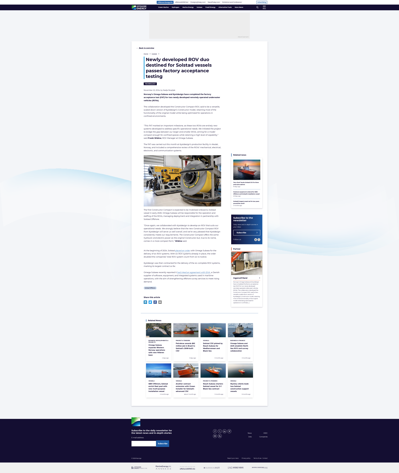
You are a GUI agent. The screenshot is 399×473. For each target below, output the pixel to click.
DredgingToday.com (198, 2)
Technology (150, 84)
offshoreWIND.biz (181, 2)
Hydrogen (175, 7)
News (250, 433)
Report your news (233, 458)
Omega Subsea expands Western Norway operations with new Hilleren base (156, 350)
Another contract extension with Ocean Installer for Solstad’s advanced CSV (185, 387)
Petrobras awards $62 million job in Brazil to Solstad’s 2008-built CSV (185, 347)
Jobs (250, 437)
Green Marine (163, 7)
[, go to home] (139, 7)
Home (146, 54)
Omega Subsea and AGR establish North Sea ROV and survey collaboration (239, 347)
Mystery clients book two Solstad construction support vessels (239, 387)
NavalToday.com (214, 2)
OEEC (265, 433)
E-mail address (137, 438)
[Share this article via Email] (160, 302)
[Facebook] (215, 431)
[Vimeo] (229, 431)
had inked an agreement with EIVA (193, 272)
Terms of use (257, 458)
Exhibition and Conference (231, 2)
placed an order (182, 250)
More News (239, 7)
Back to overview (146, 48)
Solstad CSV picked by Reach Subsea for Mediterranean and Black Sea (213, 347)
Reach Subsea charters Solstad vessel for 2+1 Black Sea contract (213, 386)
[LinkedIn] (255, 239)
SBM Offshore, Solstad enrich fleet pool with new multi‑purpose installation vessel (158, 387)
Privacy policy (246, 458)
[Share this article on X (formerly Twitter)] (150, 302)
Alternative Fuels (225, 7)
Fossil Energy (210, 7)
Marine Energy (188, 7)
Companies (263, 437)
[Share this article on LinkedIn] (145, 302)
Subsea (199, 7)
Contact (265, 458)
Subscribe (241, 233)
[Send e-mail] (215, 436)
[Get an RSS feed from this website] (220, 436)
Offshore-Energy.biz (165, 2)
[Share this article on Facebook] (155, 302)
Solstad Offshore (150, 288)
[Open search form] (257, 7)
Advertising (261, 2)
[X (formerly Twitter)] (220, 431)
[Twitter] (258, 239)
